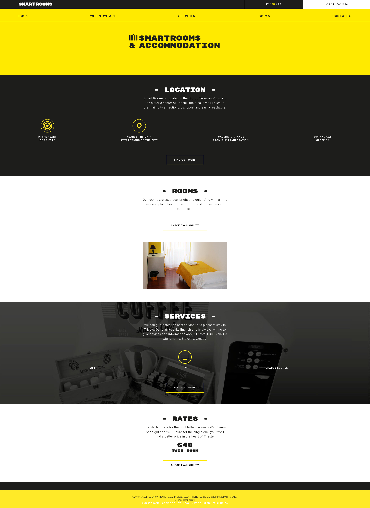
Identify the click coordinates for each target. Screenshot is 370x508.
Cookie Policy (171, 503)
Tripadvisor (190, 486)
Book (23, 16)
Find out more (185, 159)
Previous (131, 266)
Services (186, 16)
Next (238, 266)
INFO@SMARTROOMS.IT (226, 497)
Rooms (264, 16)
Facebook (180, 486)
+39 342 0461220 (337, 4)
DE (279, 4)
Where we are (103, 16)
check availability (185, 225)
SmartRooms (35, 4)
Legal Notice (192, 503)
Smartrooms (151, 503)
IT (267, 4)
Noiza (224, 503)
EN (273, 4)
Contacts (342, 16)
